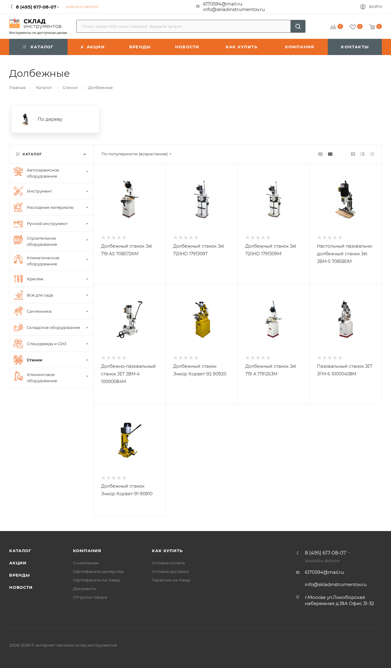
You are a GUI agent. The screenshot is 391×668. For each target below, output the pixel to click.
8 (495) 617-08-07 (325, 553)
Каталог (20, 550)
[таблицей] (372, 154)
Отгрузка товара (90, 597)
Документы (84, 588)
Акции (18, 562)
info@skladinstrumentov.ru (234, 9)
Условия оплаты (168, 562)
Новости (21, 587)
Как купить (167, 550)
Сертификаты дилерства (98, 571)
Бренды (19, 575)
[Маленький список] (320, 154)
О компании (86, 562)
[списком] (362, 154)
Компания (87, 550)
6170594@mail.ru (222, 4)
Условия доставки (170, 571)
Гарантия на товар (171, 580)
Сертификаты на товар (96, 580)
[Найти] (298, 26)
